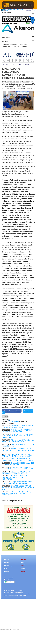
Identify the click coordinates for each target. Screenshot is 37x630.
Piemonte (23, 559)
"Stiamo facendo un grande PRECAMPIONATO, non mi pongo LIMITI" (17, 455)
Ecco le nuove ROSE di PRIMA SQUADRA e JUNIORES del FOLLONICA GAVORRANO (17, 435)
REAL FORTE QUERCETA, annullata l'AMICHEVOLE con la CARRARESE (16, 493)
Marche (6, 572)
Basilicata (6, 559)
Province (8, 37)
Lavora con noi (8, 578)
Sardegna (23, 563)
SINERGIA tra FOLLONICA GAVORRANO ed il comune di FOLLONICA (17, 459)
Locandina (7, 580)
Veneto (23, 572)
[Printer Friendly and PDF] (5, 416)
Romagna (6, 565)
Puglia (22, 562)
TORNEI (24, 47)
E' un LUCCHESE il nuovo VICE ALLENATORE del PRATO (18, 463)
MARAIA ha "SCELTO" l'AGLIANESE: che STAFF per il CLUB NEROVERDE (15, 477)
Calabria (6, 561)
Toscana (23, 566)
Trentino (23, 568)
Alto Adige (23, 569)
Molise (22, 557)
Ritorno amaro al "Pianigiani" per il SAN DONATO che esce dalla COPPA (18, 441)
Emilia (5, 563)
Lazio (5, 568)
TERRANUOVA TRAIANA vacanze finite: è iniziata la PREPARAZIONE (17, 468)
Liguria (6, 569)
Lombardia (6, 571)
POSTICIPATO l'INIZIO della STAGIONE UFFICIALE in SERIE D (16, 472)
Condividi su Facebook (11, 411)
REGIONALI (23, 44)
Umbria (23, 571)
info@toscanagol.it (14, 617)
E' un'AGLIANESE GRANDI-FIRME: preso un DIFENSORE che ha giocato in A (18, 487)
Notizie (7, 41)
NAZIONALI (13, 44)
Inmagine (14, 622)
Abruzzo (6, 557)
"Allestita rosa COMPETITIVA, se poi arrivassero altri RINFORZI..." (18, 430)
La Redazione (14, 421)
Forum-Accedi (9, 12)
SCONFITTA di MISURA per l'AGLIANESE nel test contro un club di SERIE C (18, 450)
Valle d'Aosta (24, 561)
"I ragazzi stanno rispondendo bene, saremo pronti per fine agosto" (17, 482)
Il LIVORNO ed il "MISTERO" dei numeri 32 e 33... (18, 445)
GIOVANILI (17, 47)
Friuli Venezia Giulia (9, 566)
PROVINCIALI (7, 47)
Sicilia (22, 565)
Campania (6, 562)
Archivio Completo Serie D (12, 501)
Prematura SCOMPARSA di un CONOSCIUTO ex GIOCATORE (17, 426)
